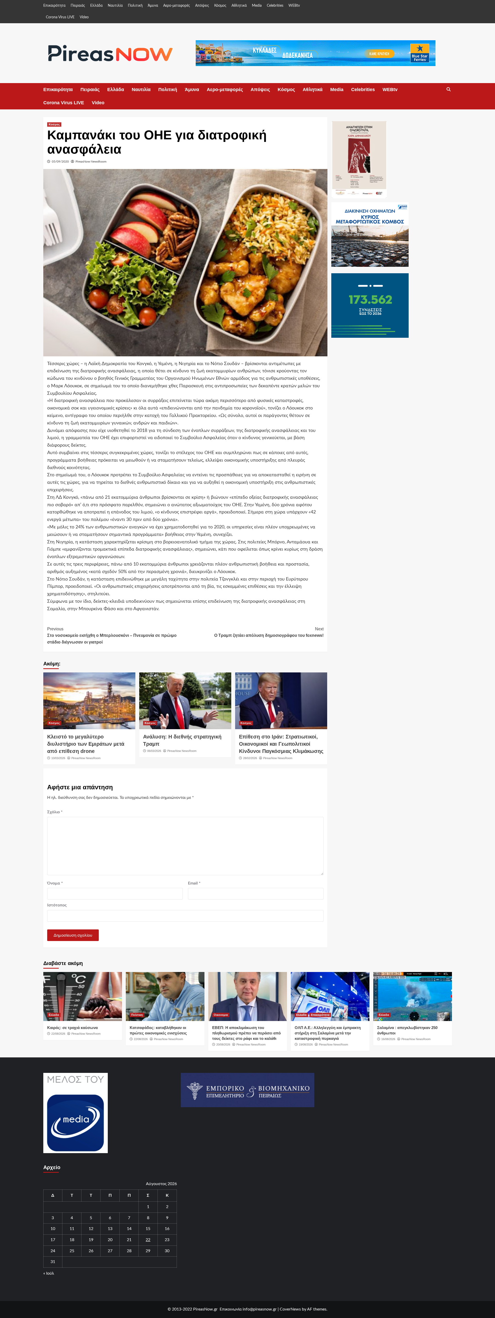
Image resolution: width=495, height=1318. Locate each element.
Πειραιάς (78, 5)
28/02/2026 (250, 758)
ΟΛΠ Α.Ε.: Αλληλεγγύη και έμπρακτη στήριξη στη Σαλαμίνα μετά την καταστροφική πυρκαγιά (328, 1033)
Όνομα (55, 883)
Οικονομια (221, 1014)
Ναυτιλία (115, 5)
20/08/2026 (223, 1044)
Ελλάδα (96, 5)
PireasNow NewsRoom (91, 161)
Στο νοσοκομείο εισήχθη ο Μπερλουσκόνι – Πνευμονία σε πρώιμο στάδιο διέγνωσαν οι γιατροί (112, 635)
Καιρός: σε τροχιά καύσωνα (72, 1027)
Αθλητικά (239, 5)
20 (110, 1240)
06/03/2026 (154, 750)
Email (194, 883)
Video (84, 17)
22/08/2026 (58, 1033)
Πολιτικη (137, 1014)
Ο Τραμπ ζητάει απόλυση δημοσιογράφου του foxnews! (269, 632)
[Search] (449, 89)
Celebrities (275, 5)
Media (257, 5)
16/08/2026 (388, 1039)
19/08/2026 (306, 1044)
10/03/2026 (58, 758)
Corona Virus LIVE (60, 17)
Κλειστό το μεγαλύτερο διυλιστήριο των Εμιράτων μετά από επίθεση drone (85, 744)
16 (167, 1229)
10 (53, 1229)
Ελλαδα (54, 1014)
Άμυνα (153, 5)
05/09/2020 (60, 161)
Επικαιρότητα (54, 5)
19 (91, 1240)
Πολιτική (135, 5)
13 (110, 1229)
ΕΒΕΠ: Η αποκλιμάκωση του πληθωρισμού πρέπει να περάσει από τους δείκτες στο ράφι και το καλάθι (246, 1033)
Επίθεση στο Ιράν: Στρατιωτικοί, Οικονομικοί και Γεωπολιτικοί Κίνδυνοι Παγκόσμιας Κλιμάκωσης (281, 744)
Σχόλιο (55, 812)
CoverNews (290, 1309)
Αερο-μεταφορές (176, 5)
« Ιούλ (48, 1273)
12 (91, 1229)
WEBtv (294, 5)
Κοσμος (54, 124)
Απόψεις (202, 5)
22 (148, 1240)
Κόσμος (220, 5)
